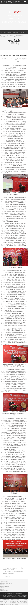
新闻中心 (13, 35)
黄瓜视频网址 (7, 600)
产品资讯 (21, 32)
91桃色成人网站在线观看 (6, 603)
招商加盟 (2, 589)
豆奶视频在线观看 (23, 601)
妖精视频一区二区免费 (17, 603)
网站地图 (22, 593)
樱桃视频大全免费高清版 (12, 604)
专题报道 (9, 32)
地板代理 (4, 596)
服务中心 (2, 588)
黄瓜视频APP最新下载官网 (6, 583)
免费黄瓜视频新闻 (20, 35)
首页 (10, 35)
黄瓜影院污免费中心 (4, 586)
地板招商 (13, 596)
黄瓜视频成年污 (14, 600)
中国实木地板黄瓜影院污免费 (10, 595)
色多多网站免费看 (14, 601)
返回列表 (7, 576)
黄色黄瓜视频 (21, 600)
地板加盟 (9, 596)
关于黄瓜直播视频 (4, 582)
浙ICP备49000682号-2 (19, 596)
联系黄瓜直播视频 (4, 591)
